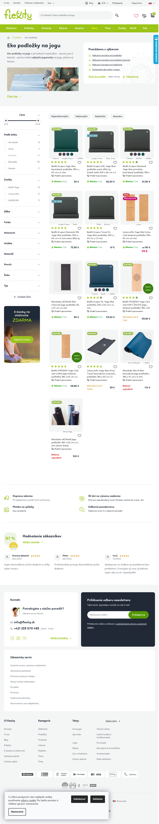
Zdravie (41, 745)
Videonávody (132, 77)
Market (23, 168)
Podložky (42, 734)
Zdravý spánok (79, 759)
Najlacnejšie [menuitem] (81, 116)
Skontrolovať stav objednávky (24, 703)
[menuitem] (13, 28)
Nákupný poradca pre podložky (107, 55)
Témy (40, 762)
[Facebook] (12, 638)
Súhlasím (98, 799)
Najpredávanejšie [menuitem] (59, 116)
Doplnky (42, 751)
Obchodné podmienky (20, 671)
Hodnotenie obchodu (20, 698)
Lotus (138, 224)
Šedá (75, 224)
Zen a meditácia (79, 754)
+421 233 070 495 (27, 628)
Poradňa (14, 687)
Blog (91, 3)
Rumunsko (122, 801)
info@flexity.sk (24, 622)
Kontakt (16, 3)
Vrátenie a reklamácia (34, 3)
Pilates (75, 748)
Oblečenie (42, 729)
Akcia (23, 149)
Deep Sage (67, 432)
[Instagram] (18, 638)
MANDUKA (23, 200)
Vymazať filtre (24, 297)
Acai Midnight (134, 363)
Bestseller (23, 162)
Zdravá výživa (103, 729)
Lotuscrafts (23, 194)
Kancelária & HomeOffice (108, 748)
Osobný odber (10, 762)
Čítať (12, 96)
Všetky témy (111, 721)
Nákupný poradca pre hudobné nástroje (111, 60)
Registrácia (137, 3)
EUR (103, 3)
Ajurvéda (76, 734)
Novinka (23, 155)
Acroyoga (77, 729)
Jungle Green (67, 159)
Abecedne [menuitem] (117, 116)
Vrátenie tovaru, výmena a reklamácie (28, 665)
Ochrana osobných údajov (22, 676)
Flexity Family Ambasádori (22, 682)
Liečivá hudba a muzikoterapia (104, 736)
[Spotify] (24, 638)
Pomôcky (42, 740)
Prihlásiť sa (138, 615)
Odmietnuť (79, 799)
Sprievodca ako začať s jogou (106, 70)
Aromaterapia (103, 754)
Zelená (107, 224)
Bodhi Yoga (23, 187)
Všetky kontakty (59, 638)
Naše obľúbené (104, 759)
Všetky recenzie (31, 542)
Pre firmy (14, 693)
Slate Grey (110, 159)
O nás (6, 3)
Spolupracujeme (11, 756)
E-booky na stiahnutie (14, 751)
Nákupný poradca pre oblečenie (107, 65)
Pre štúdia (101, 743)
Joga (74, 743)
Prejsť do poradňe (97, 77)
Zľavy (40, 756)
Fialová (55, 159)
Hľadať (117, 15)
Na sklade (23, 142)
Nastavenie (17, 812)
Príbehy (7, 745)
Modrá (139, 159)
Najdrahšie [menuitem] (100, 116)
